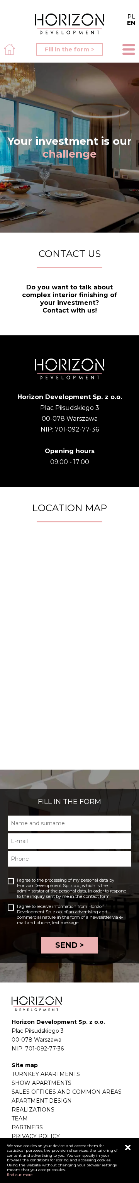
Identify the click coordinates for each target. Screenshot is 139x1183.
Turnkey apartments (46, 1074)
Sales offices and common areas (67, 1091)
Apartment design (42, 1100)
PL (131, 19)
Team (20, 1118)
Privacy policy (36, 1136)
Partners (27, 1127)
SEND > (69, 945)
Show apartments (41, 1082)
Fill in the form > (70, 49)
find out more (20, 1175)
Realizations (33, 1109)
